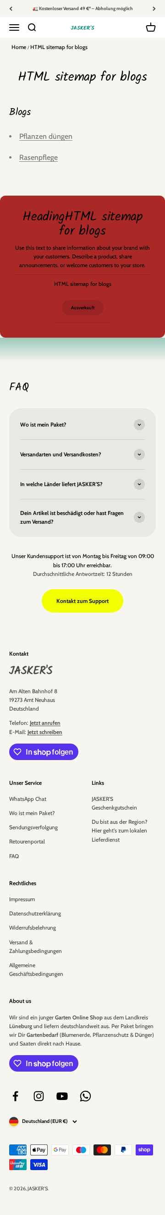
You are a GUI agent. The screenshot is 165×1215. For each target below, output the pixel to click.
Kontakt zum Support (82, 600)
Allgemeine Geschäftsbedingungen (36, 969)
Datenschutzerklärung (35, 913)
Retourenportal (27, 841)
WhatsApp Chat (27, 798)
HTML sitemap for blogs (59, 47)
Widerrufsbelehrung (32, 927)
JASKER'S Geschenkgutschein (114, 803)
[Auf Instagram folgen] (39, 1096)
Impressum (22, 899)
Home (18, 47)
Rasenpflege (38, 157)
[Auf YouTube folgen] (62, 1096)
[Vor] (154, 8)
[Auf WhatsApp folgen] (85, 1096)
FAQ (14, 856)
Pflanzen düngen (45, 136)
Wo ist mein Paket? (32, 813)
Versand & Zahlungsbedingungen (35, 946)
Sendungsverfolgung (33, 827)
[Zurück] (10, 8)
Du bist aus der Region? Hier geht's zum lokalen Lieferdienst (120, 830)
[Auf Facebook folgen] (15, 1096)
